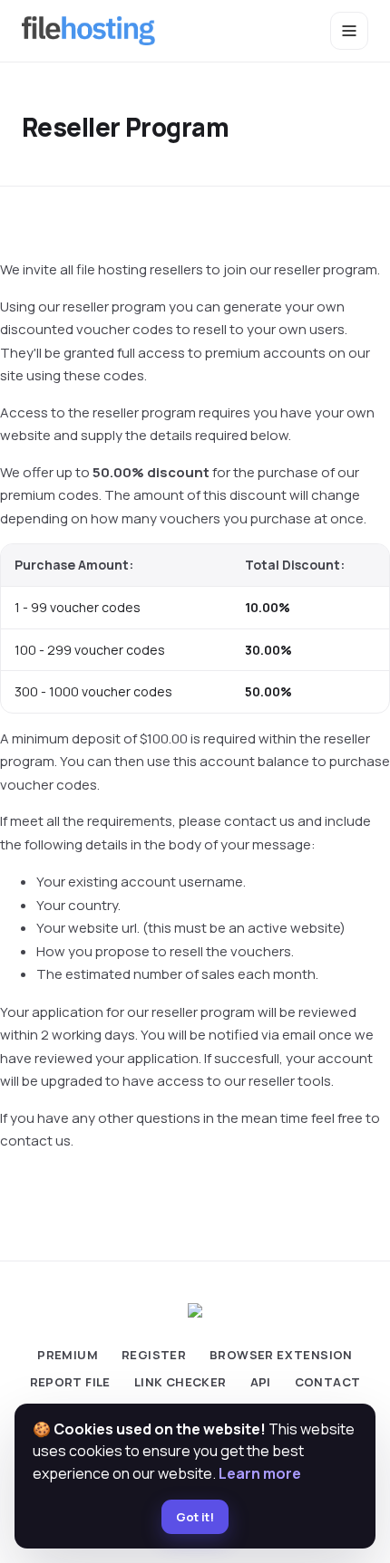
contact (328, 1382)
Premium (67, 1355)
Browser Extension (281, 1355)
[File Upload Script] (88, 30)
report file (70, 1382)
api (260, 1382)
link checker (180, 1382)
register (154, 1355)
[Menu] (349, 31)
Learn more (260, 1473)
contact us (259, 820)
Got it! (195, 1517)
